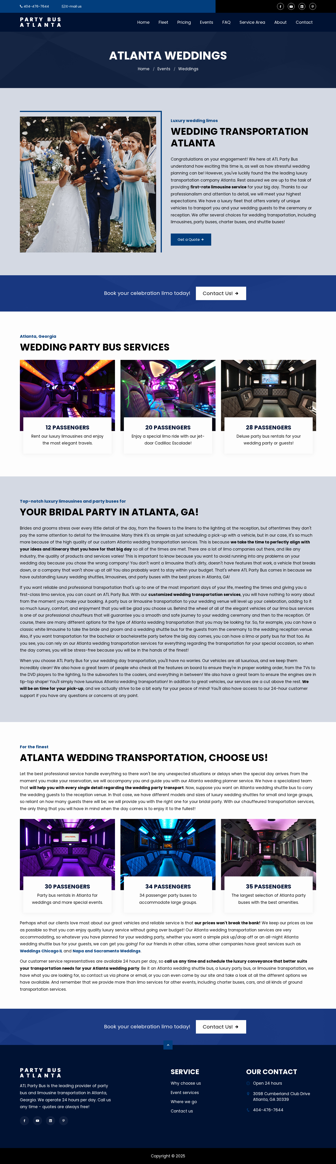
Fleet (163, 22)
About (280, 22)
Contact (304, 22)
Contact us (182, 1111)
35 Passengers (268, 887)
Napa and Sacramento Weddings (107, 951)
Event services (185, 1092)
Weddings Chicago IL (41, 951)
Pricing (184, 22)
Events (206, 22)
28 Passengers (268, 427)
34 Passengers (168, 887)
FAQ (226, 22)
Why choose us (186, 1083)
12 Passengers (67, 427)
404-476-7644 (36, 6)
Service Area (252, 22)
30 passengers (67, 887)
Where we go (184, 1101)
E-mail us (74, 6)
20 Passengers (168, 427)
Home (143, 22)
